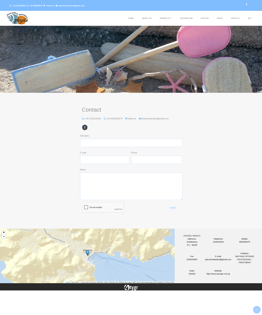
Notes (83, 169)
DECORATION (186, 18)
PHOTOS (205, 18)
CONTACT (235, 18)
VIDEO (219, 18)
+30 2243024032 (19, 6)
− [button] (4, 236)
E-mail (83, 153)
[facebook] (246, 4)
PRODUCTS (165, 18)
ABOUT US (147, 18)
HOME (131, 18)
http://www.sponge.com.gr (218, 274)
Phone (134, 153)
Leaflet (67, 282)
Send (173, 208)
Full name (84, 136)
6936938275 (244, 242)
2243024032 (218, 242)
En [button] (249, 18)
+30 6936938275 (35, 6)
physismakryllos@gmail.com (72, 6)
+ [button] (4, 232)
